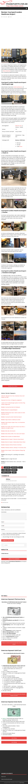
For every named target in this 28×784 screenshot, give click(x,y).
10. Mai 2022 (4, 16)
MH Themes (22, 782)
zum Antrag (14, 738)
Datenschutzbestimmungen (6, 779)
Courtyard (7, 467)
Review (14, 472)
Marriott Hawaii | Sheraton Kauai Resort (12, 439)
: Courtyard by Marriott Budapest (10, 407)
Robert (10, 16)
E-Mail (2, 525)
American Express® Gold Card (11, 650)
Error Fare (14, 467)
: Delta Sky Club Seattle (8, 431)
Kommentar (3, 512)
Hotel (20, 467)
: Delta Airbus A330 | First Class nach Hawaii (13, 433)
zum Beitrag (14, 742)
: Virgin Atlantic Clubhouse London (10, 419)
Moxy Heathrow (6, 71)
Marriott (14, 469)
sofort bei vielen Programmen (12, 630)
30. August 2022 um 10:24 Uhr (11, 480)
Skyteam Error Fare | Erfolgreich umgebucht (11, 400)
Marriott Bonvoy (6, 472)
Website (3, 529)
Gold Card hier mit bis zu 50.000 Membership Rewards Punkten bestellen (14, 694)
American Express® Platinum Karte (13, 599)
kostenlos (12, 636)
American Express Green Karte (11, 702)
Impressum (3, 776)
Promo (20, 146)
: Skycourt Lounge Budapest (9, 409)
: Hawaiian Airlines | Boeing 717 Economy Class (13, 447)
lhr (3, 469)
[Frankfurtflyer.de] (14, 6)
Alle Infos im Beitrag (7, 639)
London (8, 469)
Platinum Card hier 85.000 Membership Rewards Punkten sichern (14, 643)
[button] (26, 8)
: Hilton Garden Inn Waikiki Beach (10, 436)
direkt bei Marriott (18, 87)
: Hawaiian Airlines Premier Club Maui (11, 444)
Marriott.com (18, 125)
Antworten (5, 502)
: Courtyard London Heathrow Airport (11, 417)
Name (2, 521)
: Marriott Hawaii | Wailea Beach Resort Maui (13, 442)
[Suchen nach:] (14, 545)
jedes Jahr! (11, 632)
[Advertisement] (14, 33)
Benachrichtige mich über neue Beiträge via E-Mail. (13, 536)
